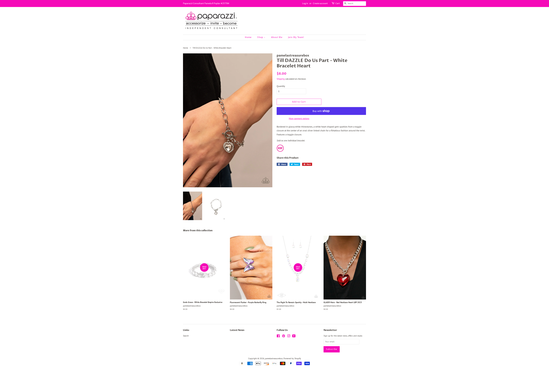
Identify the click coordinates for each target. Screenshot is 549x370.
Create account (320, 3)
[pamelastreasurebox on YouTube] (294, 336)
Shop (260, 37)
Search (186, 335)
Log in (305, 3)
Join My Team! (296, 37)
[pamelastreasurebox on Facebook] (278, 336)
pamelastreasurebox (274, 358)
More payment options (299, 118)
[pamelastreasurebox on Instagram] (288, 336)
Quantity (281, 86)
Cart (337, 3)
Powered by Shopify (292, 358)
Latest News (237, 330)
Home (248, 37)
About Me (276, 37)
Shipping (281, 79)
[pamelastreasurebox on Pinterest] (283, 336)
